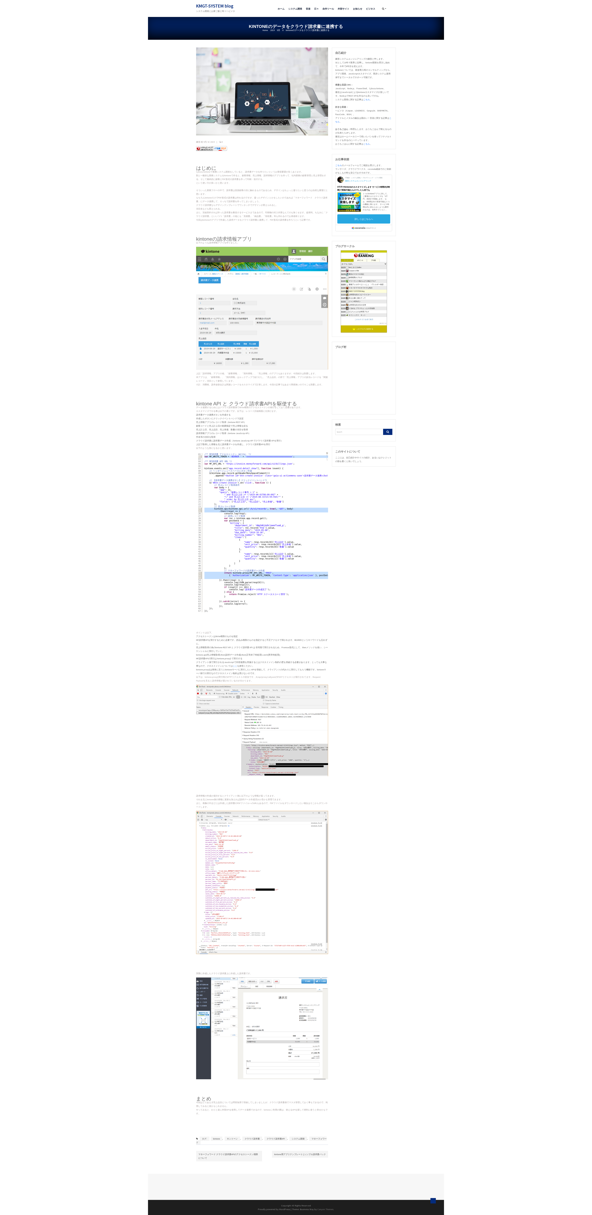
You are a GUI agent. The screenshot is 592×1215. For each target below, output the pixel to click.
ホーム (281, 8)
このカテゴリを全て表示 (364, 319)
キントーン (232, 1138)
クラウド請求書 (252, 1138)
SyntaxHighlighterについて (327, 456)
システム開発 (295, 8)
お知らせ (357, 8)
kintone (216, 1138)
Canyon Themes (325, 1209)
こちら (366, 99)
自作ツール (328, 8)
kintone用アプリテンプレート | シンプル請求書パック (300, 1154)
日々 (316, 8)
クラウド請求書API (276, 1138)
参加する (383, 323)
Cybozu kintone (203, 171)
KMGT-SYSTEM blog (214, 6)
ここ (235, 666)
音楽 (308, 8)
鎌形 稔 (199, 142)
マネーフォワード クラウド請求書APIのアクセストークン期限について (228, 1156)
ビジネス (370, 8)
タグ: (204, 1138)
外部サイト (343, 8)
